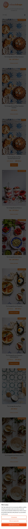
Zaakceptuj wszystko (14, 524)
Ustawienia (14, 517)
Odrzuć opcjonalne (14, 521)
